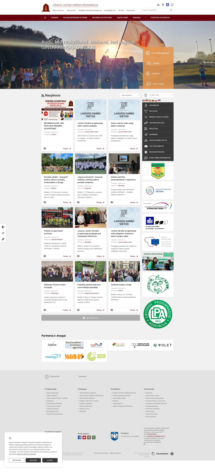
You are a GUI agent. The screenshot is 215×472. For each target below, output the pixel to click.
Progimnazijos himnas (53, 406)
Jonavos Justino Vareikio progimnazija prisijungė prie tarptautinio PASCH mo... (89, 233)
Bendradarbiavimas (52, 411)
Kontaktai (131, 10)
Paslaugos (71, 10)
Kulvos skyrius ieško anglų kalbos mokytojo (122, 124)
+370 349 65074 (151, 434)
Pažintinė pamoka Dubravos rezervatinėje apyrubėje (89, 286)
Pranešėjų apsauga (152, 406)
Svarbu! (53, 134)
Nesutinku (33, 460)
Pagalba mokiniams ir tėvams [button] (75, 18)
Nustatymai (17, 460)
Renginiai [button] (137, 18)
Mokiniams (156, 74)
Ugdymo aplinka (51, 395)
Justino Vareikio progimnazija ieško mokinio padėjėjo (90, 124)
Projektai (153, 111)
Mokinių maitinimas (86, 406)
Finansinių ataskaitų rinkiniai (122, 395)
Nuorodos (149, 393)
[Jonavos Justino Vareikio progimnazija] (45, 7)
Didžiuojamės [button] (122, 18)
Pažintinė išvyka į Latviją (121, 285)
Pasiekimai (153, 134)
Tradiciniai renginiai (52, 409)
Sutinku (50, 460)
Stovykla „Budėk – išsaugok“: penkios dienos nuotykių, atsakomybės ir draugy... (56, 180)
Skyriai (121, 10)
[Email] (94, 437)
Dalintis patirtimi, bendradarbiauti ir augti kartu (123, 178)
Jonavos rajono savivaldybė (130, 436)
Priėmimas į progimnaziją (54, 414)
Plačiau (65, 149)
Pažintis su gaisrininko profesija (53, 232)
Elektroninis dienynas (161, 53)
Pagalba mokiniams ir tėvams (89, 401)
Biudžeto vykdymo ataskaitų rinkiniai (124, 393)
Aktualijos (121, 185)
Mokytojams (158, 84)
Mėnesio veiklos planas (159, 117)
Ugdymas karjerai (57, 239)
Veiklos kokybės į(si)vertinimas (123, 406)
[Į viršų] (172, 453)
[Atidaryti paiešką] (171, 10)
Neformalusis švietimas (87, 398)
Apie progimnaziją (52, 393)
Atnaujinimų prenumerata (160, 158)
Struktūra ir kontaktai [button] (160, 18)
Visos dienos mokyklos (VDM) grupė (91, 395)
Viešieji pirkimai (118, 403)
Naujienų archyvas (92, 318)
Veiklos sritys (58, 10)
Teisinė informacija (152, 414)
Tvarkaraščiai (54, 376)
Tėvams (156, 63)
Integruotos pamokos (92, 293)
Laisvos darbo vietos (91, 132)
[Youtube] (84, 437)
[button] (158, 4)
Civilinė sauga (150, 411)
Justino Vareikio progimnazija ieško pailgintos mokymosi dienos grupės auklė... (123, 233)
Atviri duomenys (151, 416)
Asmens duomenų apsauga (154, 398)
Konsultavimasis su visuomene (156, 401)
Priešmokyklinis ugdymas (88, 393)
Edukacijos (54, 293)
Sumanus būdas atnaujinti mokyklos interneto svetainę (141, 454)
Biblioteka (153, 129)
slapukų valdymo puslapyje (26, 454)
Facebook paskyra (156, 152)
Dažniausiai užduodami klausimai (156, 403)
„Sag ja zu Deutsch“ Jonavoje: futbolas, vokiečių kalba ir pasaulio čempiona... (90, 180)
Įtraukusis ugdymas (86, 403)
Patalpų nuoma (84, 409)
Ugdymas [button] (54, 18)
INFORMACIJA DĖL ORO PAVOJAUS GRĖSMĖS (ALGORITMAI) (54, 126)
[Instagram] (89, 437)
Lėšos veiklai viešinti (119, 398)
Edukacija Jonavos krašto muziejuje (55, 286)
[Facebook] (79, 437)
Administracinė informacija (90, 10)
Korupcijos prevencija (153, 409)
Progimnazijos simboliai (54, 403)
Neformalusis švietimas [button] (102, 18)
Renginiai (88, 188)
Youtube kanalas (156, 146)
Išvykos (53, 188)
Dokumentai (154, 105)
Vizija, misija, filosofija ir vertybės (57, 398)
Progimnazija (110, 10)
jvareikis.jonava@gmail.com (156, 436)
